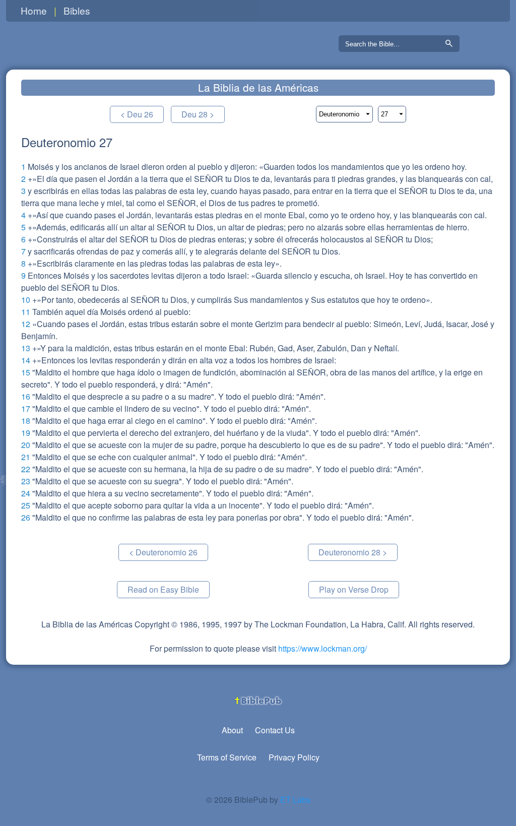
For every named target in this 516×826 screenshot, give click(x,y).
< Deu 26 (136, 114)
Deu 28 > (197, 114)
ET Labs (295, 799)
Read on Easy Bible (163, 589)
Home (34, 10)
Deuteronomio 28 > (352, 552)
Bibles (76, 10)
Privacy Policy (294, 757)
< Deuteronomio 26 (163, 552)
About (232, 730)
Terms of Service (226, 757)
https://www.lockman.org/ (322, 648)
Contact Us (275, 730)
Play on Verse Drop (354, 589)
